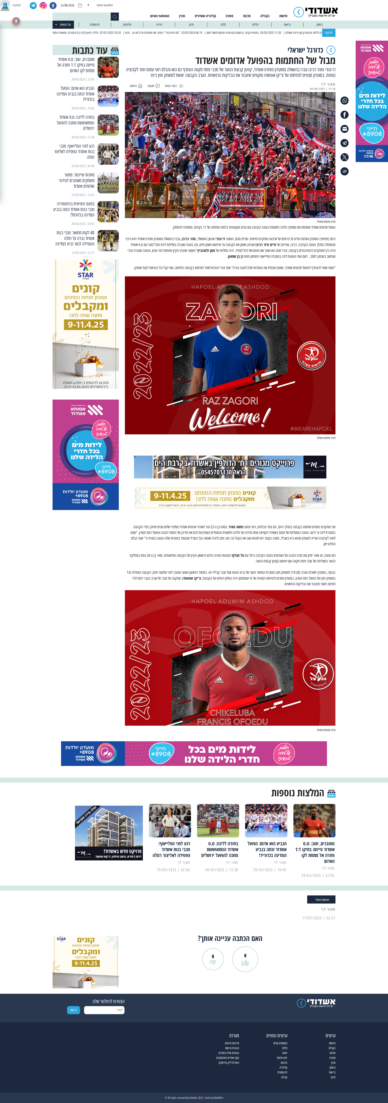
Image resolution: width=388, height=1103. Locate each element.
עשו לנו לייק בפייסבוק (229, 1063)
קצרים (284, 1077)
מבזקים (328, 33)
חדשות (283, 15)
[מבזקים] (5, 5)
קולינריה (283, 1067)
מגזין (182, 15)
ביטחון (320, 25)
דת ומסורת (95, 25)
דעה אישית (282, 1058)
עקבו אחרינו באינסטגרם (227, 1058)
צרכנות (284, 1063)
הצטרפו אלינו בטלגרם (228, 1053)
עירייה (159, 25)
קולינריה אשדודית (205, 15)
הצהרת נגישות (232, 1048)
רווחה (284, 1053)
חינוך (191, 25)
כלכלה (223, 25)
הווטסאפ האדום (159, 15)
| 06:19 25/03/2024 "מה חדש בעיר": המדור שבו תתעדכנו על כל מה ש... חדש (201, 33)
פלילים (255, 25)
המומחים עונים (280, 1043)
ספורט (229, 15)
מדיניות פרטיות (232, 1043)
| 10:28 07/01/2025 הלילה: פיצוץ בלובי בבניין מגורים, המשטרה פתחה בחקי (122, 33)
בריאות (287, 25)
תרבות (247, 15)
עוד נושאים (65, 25)
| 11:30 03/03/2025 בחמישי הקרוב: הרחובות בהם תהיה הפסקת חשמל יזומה (282, 33)
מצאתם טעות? (322, 900)
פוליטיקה (127, 25)
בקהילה (265, 15)
